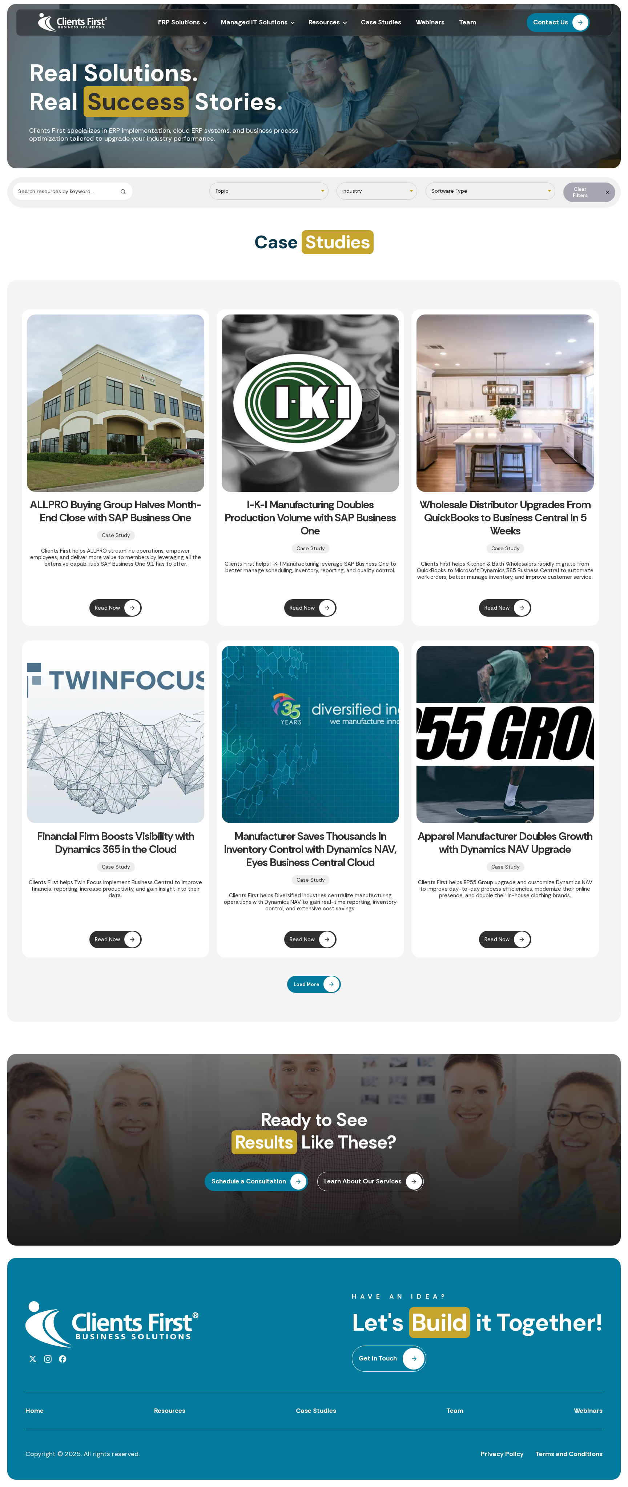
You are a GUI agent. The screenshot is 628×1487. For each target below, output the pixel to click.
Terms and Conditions (569, 1454)
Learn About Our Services (363, 1181)
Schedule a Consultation (249, 1181)
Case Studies (316, 1410)
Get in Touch (378, 1358)
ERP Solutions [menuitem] (179, 23)
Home (34, 1410)
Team (454, 1410)
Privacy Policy (502, 1454)
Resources (169, 1410)
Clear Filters (580, 192)
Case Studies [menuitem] (381, 23)
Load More (306, 984)
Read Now (107, 608)
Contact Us (550, 22)
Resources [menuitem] (324, 23)
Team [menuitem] (467, 23)
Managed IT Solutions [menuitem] (254, 23)
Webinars (588, 1410)
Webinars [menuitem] (430, 23)
